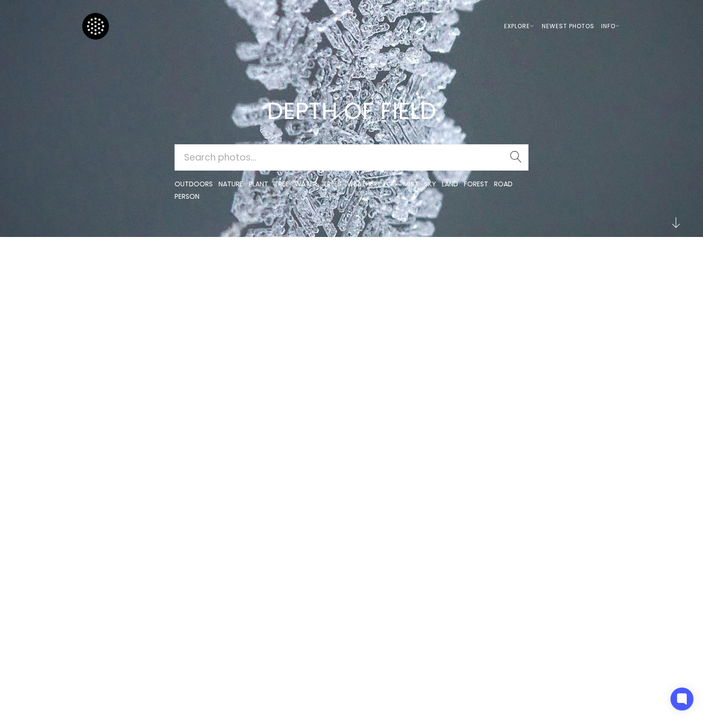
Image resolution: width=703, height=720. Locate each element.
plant (258, 184)
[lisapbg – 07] (148, 264)
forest (476, 184)
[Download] (148, 288)
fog (390, 184)
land (450, 184)
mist (410, 184)
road (503, 184)
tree (281, 184)
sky (430, 184)
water (306, 184)
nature (231, 184)
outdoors (194, 184)
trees (332, 184)
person (187, 196)
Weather (362, 184)
